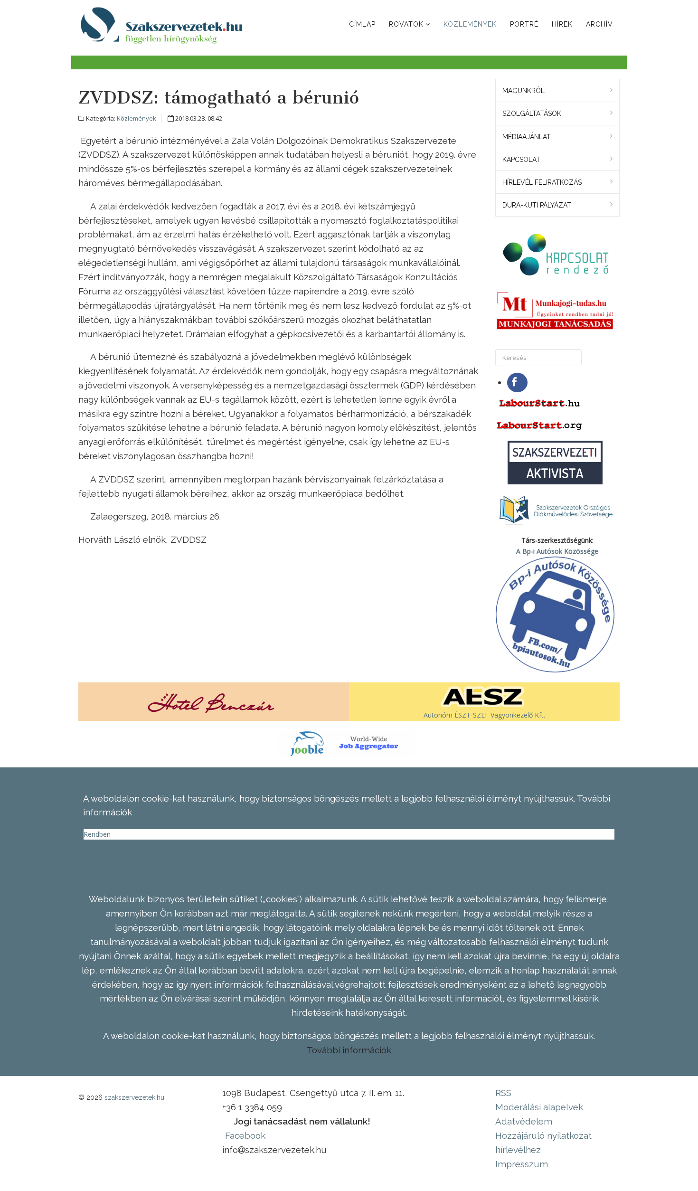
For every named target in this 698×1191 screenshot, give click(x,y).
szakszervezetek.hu (134, 1097)
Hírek (562, 24)
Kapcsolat (521, 159)
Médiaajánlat (526, 137)
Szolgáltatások (531, 113)
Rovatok (406, 24)
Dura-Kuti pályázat (536, 205)
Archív (599, 24)
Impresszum (521, 1164)
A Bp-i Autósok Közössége (557, 551)
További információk (349, 1050)
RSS (503, 1092)
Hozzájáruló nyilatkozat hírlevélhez (543, 1142)
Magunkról (523, 91)
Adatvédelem (523, 1121)
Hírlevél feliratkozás (542, 182)
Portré (524, 24)
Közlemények (470, 24)
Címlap (362, 24)
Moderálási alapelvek (539, 1107)
